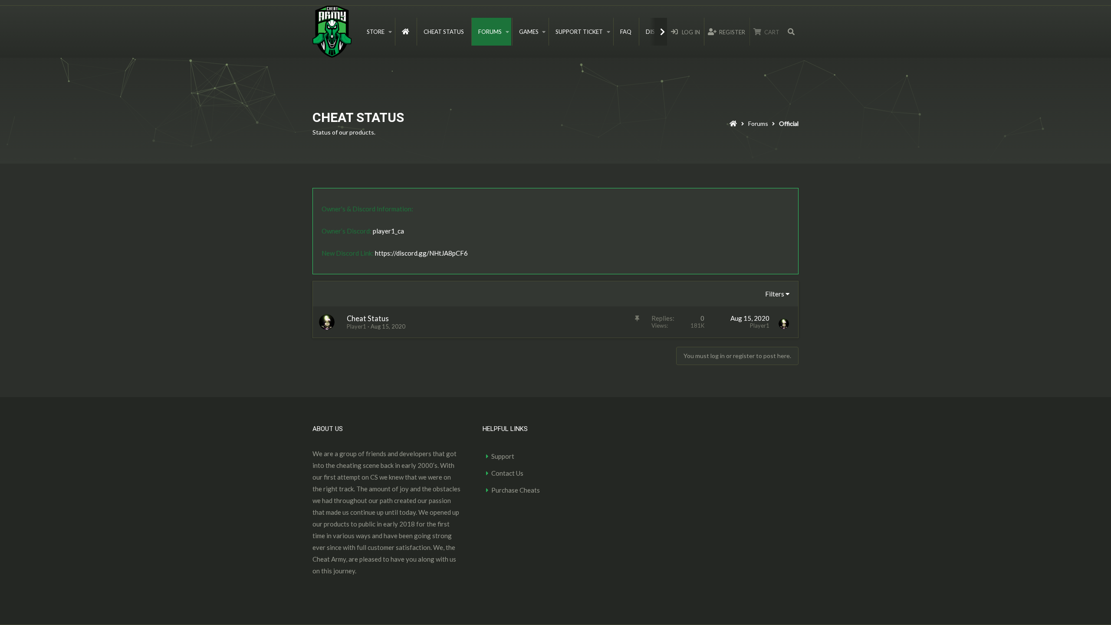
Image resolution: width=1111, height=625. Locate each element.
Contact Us (507, 473)
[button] (390, 32)
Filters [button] (774, 294)
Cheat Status (444, 31)
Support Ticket (579, 31)
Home (405, 32)
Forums (490, 31)
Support (502, 456)
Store (376, 31)
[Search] (791, 32)
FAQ (625, 31)
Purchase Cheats (515, 490)
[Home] (733, 125)
